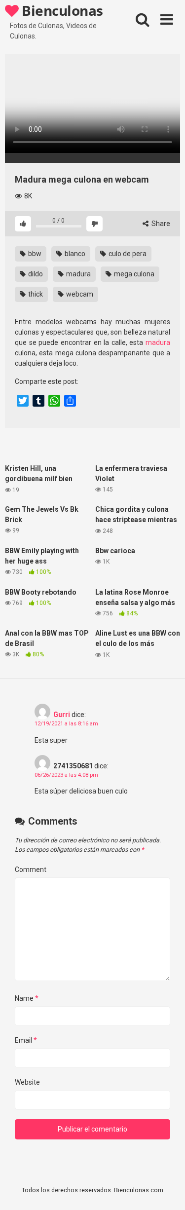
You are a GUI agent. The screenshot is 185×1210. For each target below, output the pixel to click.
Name (26, 998)
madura (78, 274)
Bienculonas (61, 10)
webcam (79, 294)
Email (26, 1040)
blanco (74, 254)
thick (35, 294)
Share (160, 223)
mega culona (133, 274)
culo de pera (127, 254)
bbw (34, 254)
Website (27, 1082)
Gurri (61, 714)
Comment (30, 869)
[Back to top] (166, 1190)
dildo (35, 274)
